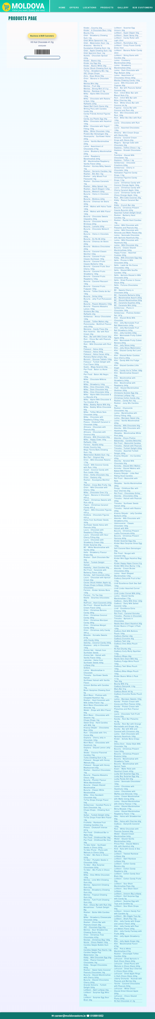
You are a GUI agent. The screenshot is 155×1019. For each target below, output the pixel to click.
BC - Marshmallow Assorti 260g (128, 297)
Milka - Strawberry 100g (94, 384)
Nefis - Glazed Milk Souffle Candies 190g (126, 271)
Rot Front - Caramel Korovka (127, 613)
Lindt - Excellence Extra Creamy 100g (124, 609)
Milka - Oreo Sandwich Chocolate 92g (94, 796)
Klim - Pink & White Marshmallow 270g (122, 949)
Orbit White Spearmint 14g (95, 40)
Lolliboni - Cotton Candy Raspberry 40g (125, 869)
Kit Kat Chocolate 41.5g (124, 1001)
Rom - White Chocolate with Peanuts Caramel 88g (126, 830)
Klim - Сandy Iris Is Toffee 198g (128, 370)
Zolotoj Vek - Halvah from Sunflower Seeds (95, 651)
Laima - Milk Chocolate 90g (126, 245)
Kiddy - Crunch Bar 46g (124, 205)
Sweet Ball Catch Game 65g (96, 106)
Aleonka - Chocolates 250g (126, 496)
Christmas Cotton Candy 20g (127, 398)
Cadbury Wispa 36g (122, 656)
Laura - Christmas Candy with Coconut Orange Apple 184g (127, 183)
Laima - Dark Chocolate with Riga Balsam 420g (126, 71)
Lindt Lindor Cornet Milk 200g (127, 593)
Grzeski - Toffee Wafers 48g (96, 321)
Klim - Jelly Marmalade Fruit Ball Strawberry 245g (126, 329)
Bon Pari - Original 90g (94, 457)
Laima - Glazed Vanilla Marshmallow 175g (124, 597)
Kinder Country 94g (92, 447)
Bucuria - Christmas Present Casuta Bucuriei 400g (126, 208)
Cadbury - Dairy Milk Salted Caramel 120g (126, 604)
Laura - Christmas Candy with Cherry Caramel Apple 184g (127, 188)
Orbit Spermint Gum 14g (94, 53)
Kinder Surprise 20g (92, 545)
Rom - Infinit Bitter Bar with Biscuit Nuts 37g (126, 94)
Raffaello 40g (89, 314)
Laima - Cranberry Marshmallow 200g (122, 61)
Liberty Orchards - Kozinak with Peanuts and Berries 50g (128, 979)
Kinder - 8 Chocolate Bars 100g (97, 30)
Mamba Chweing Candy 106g (127, 80)
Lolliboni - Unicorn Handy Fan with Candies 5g (127, 912)
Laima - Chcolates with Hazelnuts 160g (124, 787)
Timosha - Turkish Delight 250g (128, 448)
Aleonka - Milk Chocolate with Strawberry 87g (127, 519)
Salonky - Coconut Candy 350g (97, 642)
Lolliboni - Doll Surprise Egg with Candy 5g (126, 897)
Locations (90, 7)
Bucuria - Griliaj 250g (93, 296)
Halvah (87, 565)
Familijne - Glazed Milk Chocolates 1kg (124, 156)
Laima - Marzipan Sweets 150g (127, 699)
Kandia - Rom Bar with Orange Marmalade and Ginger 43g (127, 725)
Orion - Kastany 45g (92, 477)
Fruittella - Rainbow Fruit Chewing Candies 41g (95, 823)
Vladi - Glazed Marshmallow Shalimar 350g (126, 389)
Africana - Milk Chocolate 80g (97, 437)
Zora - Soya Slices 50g (94, 76)
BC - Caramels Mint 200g (125, 305)
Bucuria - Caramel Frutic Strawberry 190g (94, 272)
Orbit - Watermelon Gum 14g (96, 43)
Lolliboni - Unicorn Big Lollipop (127, 893)
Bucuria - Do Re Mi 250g (94, 239)
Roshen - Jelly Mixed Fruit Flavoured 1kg (95, 177)
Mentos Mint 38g (91, 83)
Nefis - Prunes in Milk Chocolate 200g (123, 261)
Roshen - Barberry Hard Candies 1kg (124, 216)
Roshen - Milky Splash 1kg (95, 186)
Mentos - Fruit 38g (92, 86)
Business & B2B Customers (42, 36)
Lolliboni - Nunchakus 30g (125, 43)
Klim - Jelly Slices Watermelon (127, 348)
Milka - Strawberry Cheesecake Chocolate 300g (97, 918)
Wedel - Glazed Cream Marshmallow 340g (124, 835)
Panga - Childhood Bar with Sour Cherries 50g (126, 489)
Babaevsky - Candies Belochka (127, 440)
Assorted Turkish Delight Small (127, 212)
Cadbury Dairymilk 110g (124, 686)
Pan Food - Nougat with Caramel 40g (124, 554)
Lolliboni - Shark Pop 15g (125, 918)
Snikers (87, 667)
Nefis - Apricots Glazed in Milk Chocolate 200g (127, 276)
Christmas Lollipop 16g (124, 395)
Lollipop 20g (89, 665)
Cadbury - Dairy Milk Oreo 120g (128, 601)
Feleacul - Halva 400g (93, 351)
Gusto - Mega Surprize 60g (96, 367)
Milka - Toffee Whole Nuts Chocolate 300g (95, 413)
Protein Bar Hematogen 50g (96, 134)
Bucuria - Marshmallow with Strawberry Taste (126, 760)
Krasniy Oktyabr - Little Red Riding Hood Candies (126, 474)
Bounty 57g (89, 33)
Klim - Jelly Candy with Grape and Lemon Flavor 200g (127, 922)
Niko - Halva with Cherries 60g (127, 821)
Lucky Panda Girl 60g (123, 779)
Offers (74, 7)
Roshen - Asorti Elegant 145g (97, 189)
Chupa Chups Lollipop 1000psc (97, 585)
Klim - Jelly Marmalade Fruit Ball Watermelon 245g (126, 324)
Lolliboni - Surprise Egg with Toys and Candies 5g (126, 902)
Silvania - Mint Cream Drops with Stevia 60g (126, 133)
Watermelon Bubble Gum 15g (96, 454)
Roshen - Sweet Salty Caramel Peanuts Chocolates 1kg (97, 971)
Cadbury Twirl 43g (122, 641)
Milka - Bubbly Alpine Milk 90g (97, 404)
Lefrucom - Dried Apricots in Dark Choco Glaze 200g (126, 959)
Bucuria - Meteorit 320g (94, 191)
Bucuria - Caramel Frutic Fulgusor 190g (94, 287)
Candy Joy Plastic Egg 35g (95, 118)
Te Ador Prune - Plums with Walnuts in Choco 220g (96, 851)
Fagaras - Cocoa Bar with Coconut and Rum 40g (125, 108)
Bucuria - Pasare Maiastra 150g (98, 304)
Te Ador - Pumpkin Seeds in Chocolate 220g (96, 861)
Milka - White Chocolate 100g (97, 131)
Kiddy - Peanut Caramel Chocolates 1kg (94, 961)
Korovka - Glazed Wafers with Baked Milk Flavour (127, 469)
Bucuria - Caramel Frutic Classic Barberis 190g (94, 262)
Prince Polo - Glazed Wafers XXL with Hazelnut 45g (126, 844)
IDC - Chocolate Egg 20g (95, 927)
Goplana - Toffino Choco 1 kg (127, 147)
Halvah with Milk (121, 528)
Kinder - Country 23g (93, 28)
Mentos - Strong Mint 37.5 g (96, 88)
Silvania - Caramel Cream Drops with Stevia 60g (125, 138)
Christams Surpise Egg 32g (126, 393)
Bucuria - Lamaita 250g (94, 226)
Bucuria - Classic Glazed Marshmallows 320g (125, 248)
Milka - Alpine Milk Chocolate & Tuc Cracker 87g (97, 400)
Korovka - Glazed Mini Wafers (127, 466)
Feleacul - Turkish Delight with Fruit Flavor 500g (97, 363)
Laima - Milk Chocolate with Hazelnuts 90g (126, 241)
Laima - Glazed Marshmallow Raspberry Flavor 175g (127, 812)
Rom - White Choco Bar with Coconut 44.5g (126, 104)
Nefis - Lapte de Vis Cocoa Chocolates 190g (126, 266)
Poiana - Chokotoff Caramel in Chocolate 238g (97, 423)
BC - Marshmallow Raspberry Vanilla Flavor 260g (96, 162)
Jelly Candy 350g (91, 640)
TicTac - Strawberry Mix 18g (96, 71)
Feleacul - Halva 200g (93, 349)
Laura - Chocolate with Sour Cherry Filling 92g (96, 536)
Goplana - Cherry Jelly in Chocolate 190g (95, 738)
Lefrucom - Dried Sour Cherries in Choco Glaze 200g (128, 969)
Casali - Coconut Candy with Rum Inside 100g (96, 471)
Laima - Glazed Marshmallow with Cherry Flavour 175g (127, 802)
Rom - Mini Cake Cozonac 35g (127, 197)
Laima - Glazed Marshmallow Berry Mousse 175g (127, 807)
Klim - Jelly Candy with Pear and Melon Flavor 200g (126, 927)
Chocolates (88, 587)
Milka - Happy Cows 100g (95, 439)
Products (107, 7)
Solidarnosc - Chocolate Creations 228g (124, 163)
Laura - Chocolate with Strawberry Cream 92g (94, 541)
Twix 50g (118, 681)
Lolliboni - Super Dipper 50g (126, 32)
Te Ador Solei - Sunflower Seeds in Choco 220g (95, 846)
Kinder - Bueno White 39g (95, 65)
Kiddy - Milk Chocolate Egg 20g (97, 957)
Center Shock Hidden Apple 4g (97, 582)
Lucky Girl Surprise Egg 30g (126, 773)
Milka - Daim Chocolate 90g (96, 389)
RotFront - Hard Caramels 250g (98, 602)
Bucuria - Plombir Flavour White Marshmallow (95, 781)
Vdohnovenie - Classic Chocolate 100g (124, 524)
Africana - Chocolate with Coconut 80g (95, 433)
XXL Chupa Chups (92, 73)
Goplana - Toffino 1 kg (124, 160)
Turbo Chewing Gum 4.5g (95, 757)
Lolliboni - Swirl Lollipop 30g (96, 990)
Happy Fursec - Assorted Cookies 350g (125, 253)
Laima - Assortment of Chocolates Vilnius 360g (124, 76)
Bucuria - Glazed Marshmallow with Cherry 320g (97, 976)
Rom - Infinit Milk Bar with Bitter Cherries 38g (125, 99)
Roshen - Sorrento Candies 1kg (97, 171)
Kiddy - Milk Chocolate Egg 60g (128, 257)
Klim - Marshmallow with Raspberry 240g (125, 384)
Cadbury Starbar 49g (123, 636)
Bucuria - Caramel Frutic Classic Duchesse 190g (94, 257)
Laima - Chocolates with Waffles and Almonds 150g (126, 792)
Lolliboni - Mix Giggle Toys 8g (127, 916)
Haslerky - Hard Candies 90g (96, 567)
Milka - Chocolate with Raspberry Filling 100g (94, 418)
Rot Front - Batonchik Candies (127, 443)
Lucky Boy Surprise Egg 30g (126, 776)
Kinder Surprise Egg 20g (125, 541)
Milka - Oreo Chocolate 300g (96, 392)
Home (62, 7)
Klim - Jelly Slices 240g (124, 345)
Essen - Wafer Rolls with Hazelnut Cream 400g (125, 769)
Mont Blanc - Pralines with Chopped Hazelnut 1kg (95, 696)
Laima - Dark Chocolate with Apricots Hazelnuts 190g (126, 735)
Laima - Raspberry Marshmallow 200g (92, 157)
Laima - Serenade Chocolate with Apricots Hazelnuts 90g (126, 236)
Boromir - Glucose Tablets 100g (98, 359)
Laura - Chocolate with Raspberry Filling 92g (94, 531)
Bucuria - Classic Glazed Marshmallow (94, 786)
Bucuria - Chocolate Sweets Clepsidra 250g (96, 217)
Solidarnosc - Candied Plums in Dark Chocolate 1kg (97, 806)
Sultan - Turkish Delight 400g (96, 815)
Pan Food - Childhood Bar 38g (97, 837)
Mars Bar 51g (120, 689)
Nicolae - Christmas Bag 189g (97, 940)
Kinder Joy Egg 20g (92, 63)
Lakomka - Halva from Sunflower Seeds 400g (93, 661)
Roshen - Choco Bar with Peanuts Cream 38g (95, 923)
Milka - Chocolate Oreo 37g (96, 492)
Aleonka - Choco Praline (125, 438)
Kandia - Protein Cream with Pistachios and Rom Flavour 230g (126, 709)
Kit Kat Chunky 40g (122, 648)
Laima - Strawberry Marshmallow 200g (122, 66)
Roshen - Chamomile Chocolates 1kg (123, 409)
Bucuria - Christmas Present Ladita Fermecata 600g (126, 532)
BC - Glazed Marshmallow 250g (128, 300)
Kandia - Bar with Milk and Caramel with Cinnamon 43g (126, 730)
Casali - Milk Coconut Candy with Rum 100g (96, 466)
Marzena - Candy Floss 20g (96, 329)
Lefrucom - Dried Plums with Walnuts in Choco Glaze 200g (127, 964)
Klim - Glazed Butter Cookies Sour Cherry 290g (127, 356)
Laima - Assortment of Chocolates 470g (93, 147)
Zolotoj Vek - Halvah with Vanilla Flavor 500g (95, 656)
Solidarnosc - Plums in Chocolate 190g (124, 309)
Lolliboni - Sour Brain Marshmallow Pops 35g (124, 884)
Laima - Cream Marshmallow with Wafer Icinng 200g (126, 797)
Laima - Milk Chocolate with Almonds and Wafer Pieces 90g (128, 231)
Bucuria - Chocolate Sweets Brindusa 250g (96, 222)
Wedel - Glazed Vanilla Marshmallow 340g (124, 839)
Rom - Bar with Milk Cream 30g (97, 336)
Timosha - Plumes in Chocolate (128, 616)
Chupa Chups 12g (91, 720)
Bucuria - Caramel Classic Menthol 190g (95, 252)
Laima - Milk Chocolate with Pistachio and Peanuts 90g (126, 226)
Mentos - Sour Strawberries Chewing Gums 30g (96, 931)
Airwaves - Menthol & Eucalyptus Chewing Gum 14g (97, 46)
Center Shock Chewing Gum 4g (97, 68)
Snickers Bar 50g (91, 311)
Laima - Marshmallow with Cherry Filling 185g (125, 414)
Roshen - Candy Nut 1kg (125, 400)
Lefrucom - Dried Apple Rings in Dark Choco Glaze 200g (127, 974)
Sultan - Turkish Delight (94, 562)
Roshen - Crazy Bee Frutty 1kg (97, 485)
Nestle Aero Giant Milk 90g (126, 658)
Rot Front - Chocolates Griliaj (127, 493)
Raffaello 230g (90, 103)
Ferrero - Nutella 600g (93, 444)
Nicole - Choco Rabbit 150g (96, 942)
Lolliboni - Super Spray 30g (126, 35)
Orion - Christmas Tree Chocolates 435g (94, 936)
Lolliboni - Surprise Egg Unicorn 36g (124, 29)
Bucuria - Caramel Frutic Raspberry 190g (94, 277)
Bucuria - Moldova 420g (94, 199)
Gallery (123, 7)
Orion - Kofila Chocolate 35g (96, 475)
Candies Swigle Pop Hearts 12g (97, 950)
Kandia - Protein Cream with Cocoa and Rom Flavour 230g (127, 702)
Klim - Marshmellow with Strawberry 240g (125, 379)
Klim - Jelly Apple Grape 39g (126, 941)
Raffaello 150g (90, 442)
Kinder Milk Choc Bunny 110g (127, 566)
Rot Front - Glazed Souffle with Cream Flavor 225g (97, 606)
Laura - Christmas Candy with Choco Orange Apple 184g (127, 193)
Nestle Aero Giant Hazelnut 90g (128, 623)
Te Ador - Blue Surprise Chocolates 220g (94, 866)
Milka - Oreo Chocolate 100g (96, 387)
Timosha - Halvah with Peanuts (128, 445)
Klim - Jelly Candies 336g (125, 333)
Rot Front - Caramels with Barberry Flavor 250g (95, 571)
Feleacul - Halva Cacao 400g (96, 354)
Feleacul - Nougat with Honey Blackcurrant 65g (97, 766)
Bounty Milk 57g (121, 683)
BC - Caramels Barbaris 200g (127, 295)
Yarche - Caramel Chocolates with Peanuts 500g (127, 984)
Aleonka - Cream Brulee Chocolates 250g (124, 569)
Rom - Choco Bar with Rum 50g (97, 905)
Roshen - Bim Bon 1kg (93, 174)
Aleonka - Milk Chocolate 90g (127, 425)
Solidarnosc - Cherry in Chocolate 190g (124, 168)
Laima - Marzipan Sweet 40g (126, 418)
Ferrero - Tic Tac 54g (93, 595)
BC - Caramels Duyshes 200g (127, 302)
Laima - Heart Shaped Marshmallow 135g (124, 574)
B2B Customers (143, 7)
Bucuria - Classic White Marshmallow (94, 791)
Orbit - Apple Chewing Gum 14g (98, 50)
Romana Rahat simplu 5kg (95, 356)
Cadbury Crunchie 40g (124, 638)
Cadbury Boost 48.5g (123, 691)
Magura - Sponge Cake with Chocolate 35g (126, 143)
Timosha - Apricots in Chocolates (123, 619)
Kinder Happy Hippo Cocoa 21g (128, 563)
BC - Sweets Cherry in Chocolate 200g (124, 291)
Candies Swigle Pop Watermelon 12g (92, 953)
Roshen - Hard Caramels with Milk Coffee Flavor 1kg (97, 701)
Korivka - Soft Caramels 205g (97, 575)
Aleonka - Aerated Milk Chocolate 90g (124, 462)
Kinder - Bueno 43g (92, 60)
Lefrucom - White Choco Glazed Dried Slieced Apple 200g (126, 991)
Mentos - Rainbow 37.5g (94, 91)
